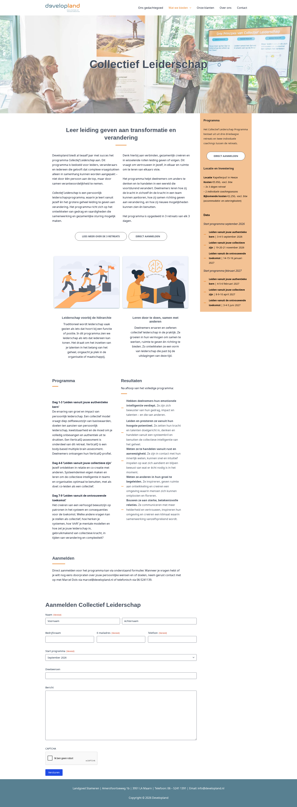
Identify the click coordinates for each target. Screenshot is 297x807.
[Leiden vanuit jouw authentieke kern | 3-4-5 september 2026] (226, 234)
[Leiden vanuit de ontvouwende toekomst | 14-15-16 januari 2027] (226, 258)
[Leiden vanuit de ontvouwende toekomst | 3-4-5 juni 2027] (226, 302)
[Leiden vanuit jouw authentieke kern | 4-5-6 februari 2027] (226, 281)
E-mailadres (108, 632)
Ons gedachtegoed (150, 8)
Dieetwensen (52, 669)
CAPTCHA (50, 748)
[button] (189, 7)
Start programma (59, 651)
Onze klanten (205, 8)
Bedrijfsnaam (53, 632)
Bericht (49, 687)
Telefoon (157, 632)
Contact (242, 8)
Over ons (226, 8)
